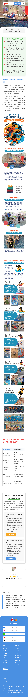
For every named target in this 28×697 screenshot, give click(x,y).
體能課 (13, 29)
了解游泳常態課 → (10, 558)
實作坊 (19, 29)
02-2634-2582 (10, 685)
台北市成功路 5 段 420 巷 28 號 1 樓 (15, 686)
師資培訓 (17, 31)
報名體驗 (18, 3)
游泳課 (6, 29)
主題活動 (10, 31)
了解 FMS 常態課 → (11, 534)
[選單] (23, 3)
